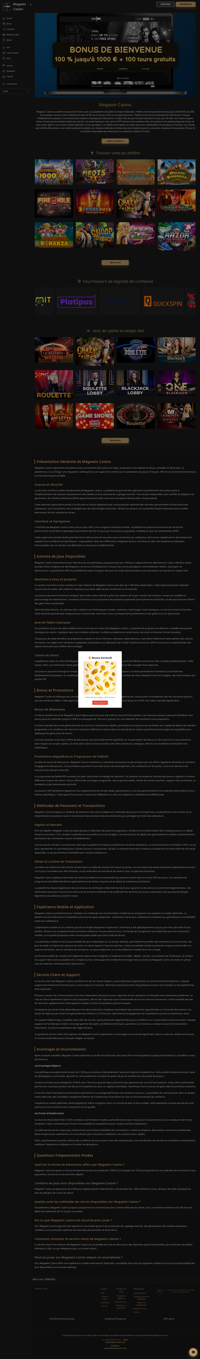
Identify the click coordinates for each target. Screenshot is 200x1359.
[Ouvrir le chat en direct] (193, 1352)
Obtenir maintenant (100, 703)
